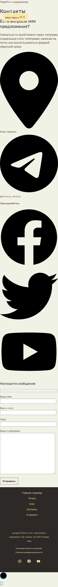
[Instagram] (19, 562)
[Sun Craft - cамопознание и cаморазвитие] (10, 10)
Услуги (32, 498)
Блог (32, 504)
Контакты (32, 509)
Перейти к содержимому (14, 1)
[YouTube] (38, 562)
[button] (29, 265)
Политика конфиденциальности (29, 552)
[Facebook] (29, 562)
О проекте (32, 514)
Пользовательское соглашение (29, 548)
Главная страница (32, 492)
